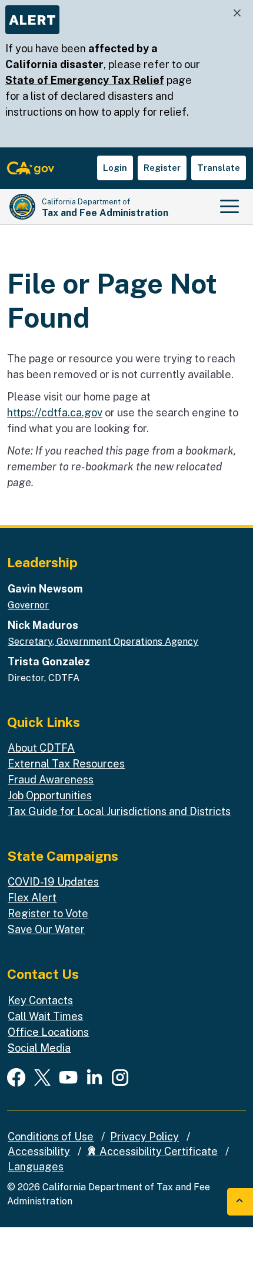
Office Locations (48, 1032)
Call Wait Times (45, 1016)
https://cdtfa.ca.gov (54, 412)
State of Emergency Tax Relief (84, 80)
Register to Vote (48, 913)
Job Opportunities (50, 795)
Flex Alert (32, 897)
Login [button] (115, 168)
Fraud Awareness (51, 779)
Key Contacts (40, 1000)
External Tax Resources (66, 764)
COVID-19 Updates (53, 882)
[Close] (237, 13)
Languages (36, 1166)
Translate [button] (218, 168)
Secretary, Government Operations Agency (103, 641)
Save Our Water (46, 929)
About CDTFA (41, 748)
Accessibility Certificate (157, 1151)
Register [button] (162, 168)
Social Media (39, 1048)
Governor (28, 605)
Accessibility (39, 1151)
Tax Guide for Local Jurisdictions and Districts (119, 811)
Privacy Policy (144, 1136)
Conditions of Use (51, 1136)
